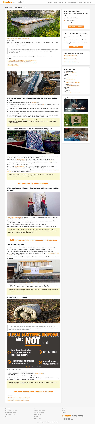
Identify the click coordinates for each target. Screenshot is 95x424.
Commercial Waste (72, 2)
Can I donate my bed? (12, 64)
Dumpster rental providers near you (33, 183)
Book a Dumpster (52, 2)
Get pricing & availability (76, 26)
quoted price (52, 160)
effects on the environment (23, 383)
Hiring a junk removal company (14, 217)
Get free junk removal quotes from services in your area (33, 240)
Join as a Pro (87, 2)
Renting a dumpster (11, 156)
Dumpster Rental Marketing (39, 410)
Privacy (50, 422)
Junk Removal (62, 2)
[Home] (14, 2)
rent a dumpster (21, 159)
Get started (76, 46)
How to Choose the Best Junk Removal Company (18, 400)
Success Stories (37, 418)
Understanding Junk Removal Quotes (16, 399)
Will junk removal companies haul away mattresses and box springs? (22, 62)
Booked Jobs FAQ (37, 414)
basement (51, 169)
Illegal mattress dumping (13, 65)
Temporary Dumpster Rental (70, 55)
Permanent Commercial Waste (71, 61)
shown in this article (19, 291)
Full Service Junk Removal (70, 58)
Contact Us (64, 412)
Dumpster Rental (25, 38)
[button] (64, 419)
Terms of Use (56, 422)
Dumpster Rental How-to (10, 412)
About (63, 410)
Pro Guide (36, 416)
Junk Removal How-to (10, 414)
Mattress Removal (10, 38)
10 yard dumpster (19, 166)
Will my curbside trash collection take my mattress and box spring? (22, 60)
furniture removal (28, 119)
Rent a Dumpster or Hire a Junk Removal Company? (19, 397)
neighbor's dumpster (39, 373)
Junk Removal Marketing (39, 412)
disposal (44, 104)
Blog (80, 2)
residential (34, 102)
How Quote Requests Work (11, 410)
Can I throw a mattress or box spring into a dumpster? (19, 61)
